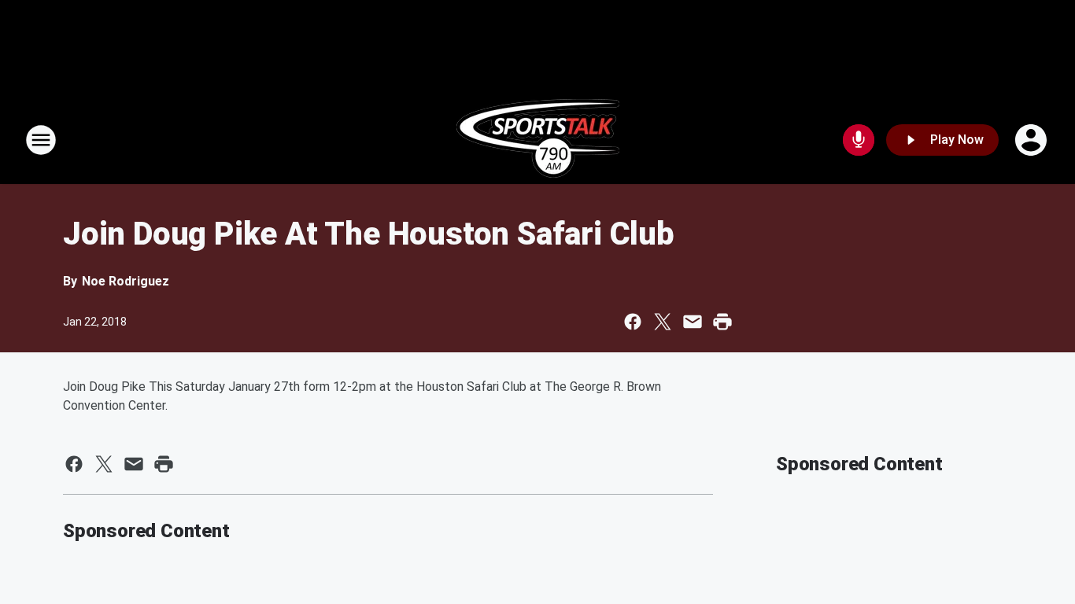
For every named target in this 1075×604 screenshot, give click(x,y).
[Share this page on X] (663, 322)
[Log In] (1032, 140)
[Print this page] (722, 322)
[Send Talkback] (858, 140)
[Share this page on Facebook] (633, 322)
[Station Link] (537, 140)
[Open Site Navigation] (41, 140)
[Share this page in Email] (693, 322)
